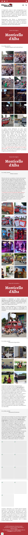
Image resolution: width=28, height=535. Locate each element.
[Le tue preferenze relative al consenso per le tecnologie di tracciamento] (2, 534)
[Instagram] (7, 1)
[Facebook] (2, 1)
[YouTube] (5, 1)
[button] (23, 5)
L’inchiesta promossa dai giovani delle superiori (13, 192)
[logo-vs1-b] (7, 5)
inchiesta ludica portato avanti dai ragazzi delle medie (14, 147)
